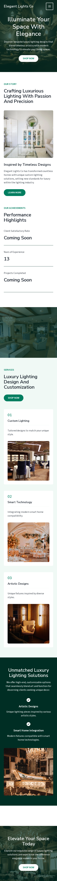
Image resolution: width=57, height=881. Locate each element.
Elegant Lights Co (18, 6)
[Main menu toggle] (49, 6)
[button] (13, 398)
